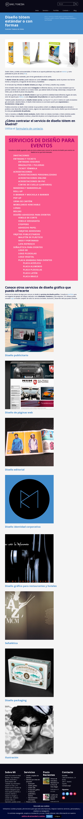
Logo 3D (23, 250)
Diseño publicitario (16, 355)
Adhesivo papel (27, 227)
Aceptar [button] (49, 816)
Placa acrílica (32, 263)
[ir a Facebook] (63, 793)
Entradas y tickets (24, 159)
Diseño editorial (14, 469)
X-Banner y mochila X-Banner (31, 194)
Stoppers (23, 224)
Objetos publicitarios (26, 234)
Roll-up (18, 191)
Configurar (57, 816)
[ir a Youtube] (63, 797)
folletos (21, 97)
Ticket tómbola (27, 168)
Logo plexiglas (27, 253)
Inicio (37, 10)
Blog (74, 10)
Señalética (11, 643)
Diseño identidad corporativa (22, 526)
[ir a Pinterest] (74, 793)
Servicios (45, 10)
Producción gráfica (34, 790)
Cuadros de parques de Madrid (54, 797)
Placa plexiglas (32, 270)
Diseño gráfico (32, 786)
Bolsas (17, 211)
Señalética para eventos (28, 247)
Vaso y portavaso (28, 240)
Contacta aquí (66, 786)
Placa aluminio (32, 266)
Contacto (65, 10)
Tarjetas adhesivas (29, 231)
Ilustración (11, 757)
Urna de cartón (22, 201)
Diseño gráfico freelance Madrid (64, 16)
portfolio (70, 294)
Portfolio (56, 10)
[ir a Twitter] (67, 793)
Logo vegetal (26, 257)
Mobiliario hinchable (26, 204)
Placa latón (30, 273)
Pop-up (17, 198)
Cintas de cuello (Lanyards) (35, 184)
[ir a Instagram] (71, 793)
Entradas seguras (29, 162)
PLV (25, 73)
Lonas (17, 208)
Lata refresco (26, 244)
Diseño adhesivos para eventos (32, 215)
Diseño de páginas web (19, 412)
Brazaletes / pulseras (31, 165)
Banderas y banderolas (27, 188)
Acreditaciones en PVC (31, 181)
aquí (12, 298)
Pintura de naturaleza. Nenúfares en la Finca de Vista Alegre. (55, 783)
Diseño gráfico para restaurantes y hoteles (31, 586)
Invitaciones (21, 155)
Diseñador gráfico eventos (52, 18)
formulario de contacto (29, 128)
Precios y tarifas (31, 802)
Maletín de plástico (30, 237)
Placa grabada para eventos (35, 260)
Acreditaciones (22, 172)
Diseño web (31, 788)
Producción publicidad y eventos (32, 794)
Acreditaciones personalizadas (37, 174)
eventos (64, 71)
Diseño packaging (16, 700)
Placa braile (30, 276)
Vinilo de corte (27, 217)
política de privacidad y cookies (33, 816)
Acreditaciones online (32, 178)
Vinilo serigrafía (29, 221)
